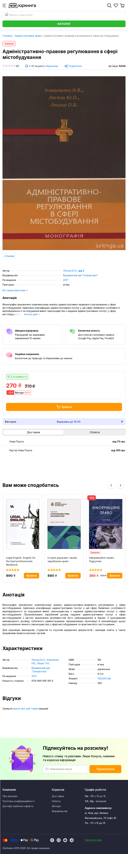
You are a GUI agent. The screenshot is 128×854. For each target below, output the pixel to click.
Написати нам (93, 840)
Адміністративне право (28, 35)
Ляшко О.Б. (43, 663)
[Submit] (6, 15)
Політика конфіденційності (18, 801)
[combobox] (64, 15)
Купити (67, 407)
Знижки (10, 256)
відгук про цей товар (25, 708)
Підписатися (105, 769)
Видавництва (60, 811)
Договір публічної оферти (17, 806)
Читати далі (31, 314)
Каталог (64, 23)
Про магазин (9, 796)
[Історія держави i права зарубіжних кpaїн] (64, 524)
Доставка (33, 432)
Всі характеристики (14, 290)
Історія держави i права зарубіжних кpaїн (62, 559)
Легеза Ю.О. (70, 270)
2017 (65, 280)
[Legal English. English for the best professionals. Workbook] (22, 524)
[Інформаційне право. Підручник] (105, 524)
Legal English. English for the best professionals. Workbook (21, 561)
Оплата (95, 432)
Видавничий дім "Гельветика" (80, 275)
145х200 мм (104, 678)
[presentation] (111, 485)
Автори (56, 806)
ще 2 (81, 270)
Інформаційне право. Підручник (101, 559)
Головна (7, 35)
